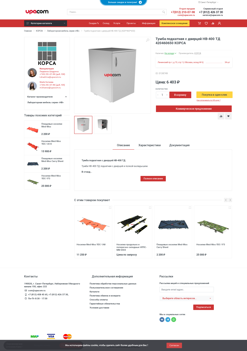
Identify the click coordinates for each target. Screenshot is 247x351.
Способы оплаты (99, 299)
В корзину (180, 94)
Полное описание (153, 178)
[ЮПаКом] (37, 12)
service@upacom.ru (213, 15)
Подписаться (203, 307)
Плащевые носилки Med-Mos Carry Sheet (52, 159)
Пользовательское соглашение (106, 287)
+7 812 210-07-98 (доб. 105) (52, 85)
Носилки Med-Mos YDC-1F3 (210, 244)
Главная (28, 31)
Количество (162, 89)
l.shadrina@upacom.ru (50, 77)
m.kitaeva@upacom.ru (50, 87)
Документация (179, 145)
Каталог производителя (40, 96)
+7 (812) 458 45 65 (37, 294)
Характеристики (150, 145)
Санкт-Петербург (208, 2)
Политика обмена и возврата (105, 295)
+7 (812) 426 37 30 (211, 12)
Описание (123, 145)
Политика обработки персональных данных (113, 283)
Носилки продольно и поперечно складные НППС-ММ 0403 (131, 247)
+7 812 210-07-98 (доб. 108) (52, 74)
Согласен (174, 345)
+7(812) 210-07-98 (183, 12)
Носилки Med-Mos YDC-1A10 (51, 142)
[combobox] (187, 298)
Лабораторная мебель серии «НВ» (63, 31)
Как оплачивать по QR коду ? (208, 100)
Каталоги (94, 291)
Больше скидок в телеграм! (123, 2)
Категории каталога (41, 23)
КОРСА (39, 31)
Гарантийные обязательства (105, 303)
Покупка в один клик (214, 94)
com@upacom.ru (186, 15)
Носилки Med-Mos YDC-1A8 (91, 244)
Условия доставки (99, 307)
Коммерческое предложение (194, 108)
